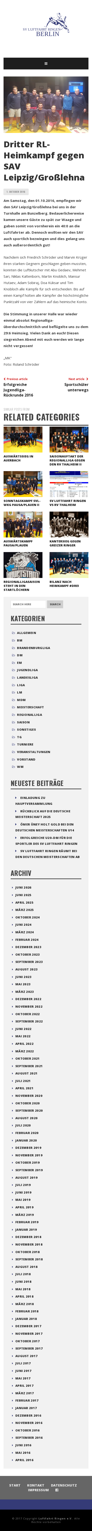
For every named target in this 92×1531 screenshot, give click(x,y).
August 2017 (26, 1356)
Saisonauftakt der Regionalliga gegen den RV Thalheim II (67, 460)
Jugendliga (27, 670)
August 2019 (26, 1177)
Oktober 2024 (27, 917)
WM (20, 767)
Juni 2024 (23, 924)
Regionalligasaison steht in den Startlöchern (22, 586)
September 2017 (29, 1348)
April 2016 (24, 1460)
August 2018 (26, 1267)
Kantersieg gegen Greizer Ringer (65, 543)
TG (19, 737)
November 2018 (28, 1244)
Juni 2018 (23, 1281)
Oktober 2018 (27, 1252)
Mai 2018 (22, 1289)
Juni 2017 (23, 1371)
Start (15, 1485)
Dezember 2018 (28, 1237)
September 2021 (29, 1066)
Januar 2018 (26, 1319)
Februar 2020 (27, 1133)
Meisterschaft (30, 707)
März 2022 (24, 1051)
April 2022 (24, 1044)
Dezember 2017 (28, 1326)
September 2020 (29, 1110)
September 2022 (29, 1021)
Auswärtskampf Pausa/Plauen (18, 543)
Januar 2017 (26, 1408)
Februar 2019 (27, 1222)
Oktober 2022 (27, 1014)
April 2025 (24, 902)
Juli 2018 (23, 1274)
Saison (23, 722)
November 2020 (28, 1096)
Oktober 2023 (27, 954)
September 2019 (29, 1170)
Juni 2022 (23, 1029)
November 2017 (28, 1333)
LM (19, 692)
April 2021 (24, 1088)
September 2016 (29, 1437)
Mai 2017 (22, 1378)
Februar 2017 (27, 1400)
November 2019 (28, 1155)
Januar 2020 (26, 1140)
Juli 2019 (23, 1185)
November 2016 (28, 1423)
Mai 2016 (22, 1453)
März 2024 (24, 932)
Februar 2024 (27, 940)
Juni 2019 (23, 1192)
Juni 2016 (23, 1445)
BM (19, 640)
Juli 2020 (23, 1125)
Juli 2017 (23, 1363)
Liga (21, 685)
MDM (21, 700)
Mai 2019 (22, 1200)
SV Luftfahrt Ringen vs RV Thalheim (68, 503)
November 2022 (28, 1006)
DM (20, 655)
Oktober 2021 (27, 1058)
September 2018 (29, 1259)
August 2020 (26, 1118)
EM (19, 663)
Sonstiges (26, 729)
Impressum (38, 1490)
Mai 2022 (22, 1036)
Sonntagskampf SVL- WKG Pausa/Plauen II (22, 503)
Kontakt (35, 1485)
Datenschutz (64, 1485)
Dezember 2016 (28, 1415)
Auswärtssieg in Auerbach (18, 458)
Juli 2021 (23, 1081)
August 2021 (26, 1073)
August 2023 (26, 969)
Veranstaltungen (33, 752)
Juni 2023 (23, 977)
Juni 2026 (23, 887)
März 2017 (24, 1393)
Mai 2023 (22, 984)
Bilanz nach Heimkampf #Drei (64, 584)
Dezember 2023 (28, 947)
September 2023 (29, 962)
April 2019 (24, 1207)
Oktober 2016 (27, 1430)
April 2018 (24, 1296)
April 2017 (24, 1385)
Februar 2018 (27, 1311)
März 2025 (24, 910)
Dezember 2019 (28, 1148)
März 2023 (24, 992)
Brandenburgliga (33, 648)
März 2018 (24, 1304)
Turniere (25, 744)
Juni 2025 (23, 895)
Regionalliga (29, 715)
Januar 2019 (26, 1229)
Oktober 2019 (27, 1162)
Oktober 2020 (27, 1103)
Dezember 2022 (28, 999)
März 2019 (24, 1215)
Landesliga (27, 677)
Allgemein (26, 633)
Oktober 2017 (27, 1341)
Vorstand (26, 759)
